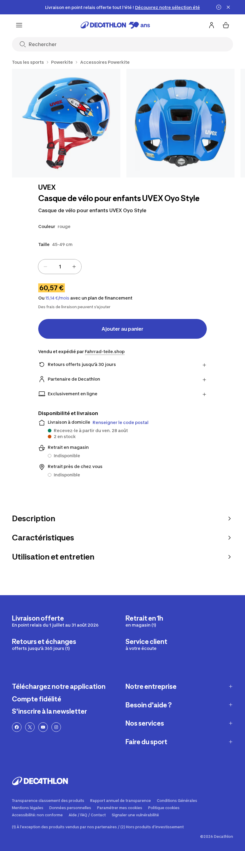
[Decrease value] (45, 266)
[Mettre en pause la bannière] (218, 7)
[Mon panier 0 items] (226, 25)
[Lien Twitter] (30, 727)
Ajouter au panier (122, 329)
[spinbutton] (60, 267)
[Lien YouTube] (43, 727)
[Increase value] (74, 266)
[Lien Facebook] (17, 727)
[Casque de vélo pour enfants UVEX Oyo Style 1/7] (66, 123)
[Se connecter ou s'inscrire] (211, 25)
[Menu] (19, 25)
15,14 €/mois (57, 298)
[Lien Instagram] (56, 727)
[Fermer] (228, 7)
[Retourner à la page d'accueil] (115, 25)
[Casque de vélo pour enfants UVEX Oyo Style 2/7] (180, 123)
